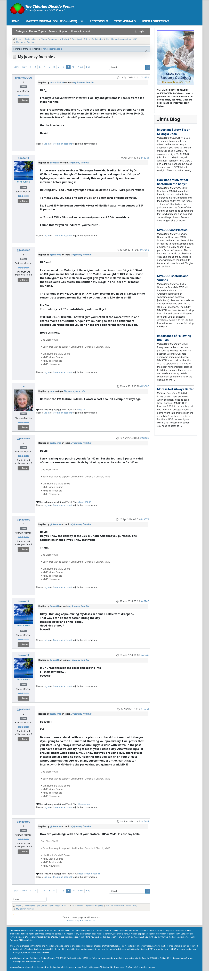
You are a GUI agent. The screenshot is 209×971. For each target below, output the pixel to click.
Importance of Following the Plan (174, 338)
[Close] (146, 50)
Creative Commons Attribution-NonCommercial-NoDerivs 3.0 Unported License (118, 967)
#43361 (145, 157)
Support (64, 31)
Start (16, 67)
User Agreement (155, 21)
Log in (46, 143)
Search (52, 31)
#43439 (144, 437)
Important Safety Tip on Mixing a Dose (173, 131)
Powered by (73, 920)
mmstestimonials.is (52, 48)
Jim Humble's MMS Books (56, 353)
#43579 (144, 519)
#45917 (145, 821)
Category (21, 31)
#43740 (145, 601)
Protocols (99, 21)
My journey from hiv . (84, 82)
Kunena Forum (87, 920)
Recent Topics (37, 31)
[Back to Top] (203, 966)
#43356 (144, 77)
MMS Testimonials (52, 360)
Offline (23, 87)
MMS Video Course (53, 357)
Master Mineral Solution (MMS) (51, 21)
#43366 (144, 386)
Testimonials (125, 21)
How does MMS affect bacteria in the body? (172, 182)
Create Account (80, 31)
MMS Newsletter (51, 364)
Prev (24, 67)
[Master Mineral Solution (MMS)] (81, 21)
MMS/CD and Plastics (172, 230)
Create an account (62, 143)
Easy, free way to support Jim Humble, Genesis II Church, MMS (76, 346)
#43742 (145, 655)
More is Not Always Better (175, 389)
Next (80, 67)
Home (15, 21)
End (88, 67)
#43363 (144, 249)
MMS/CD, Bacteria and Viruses (172, 278)
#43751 (145, 708)
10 (73, 67)
